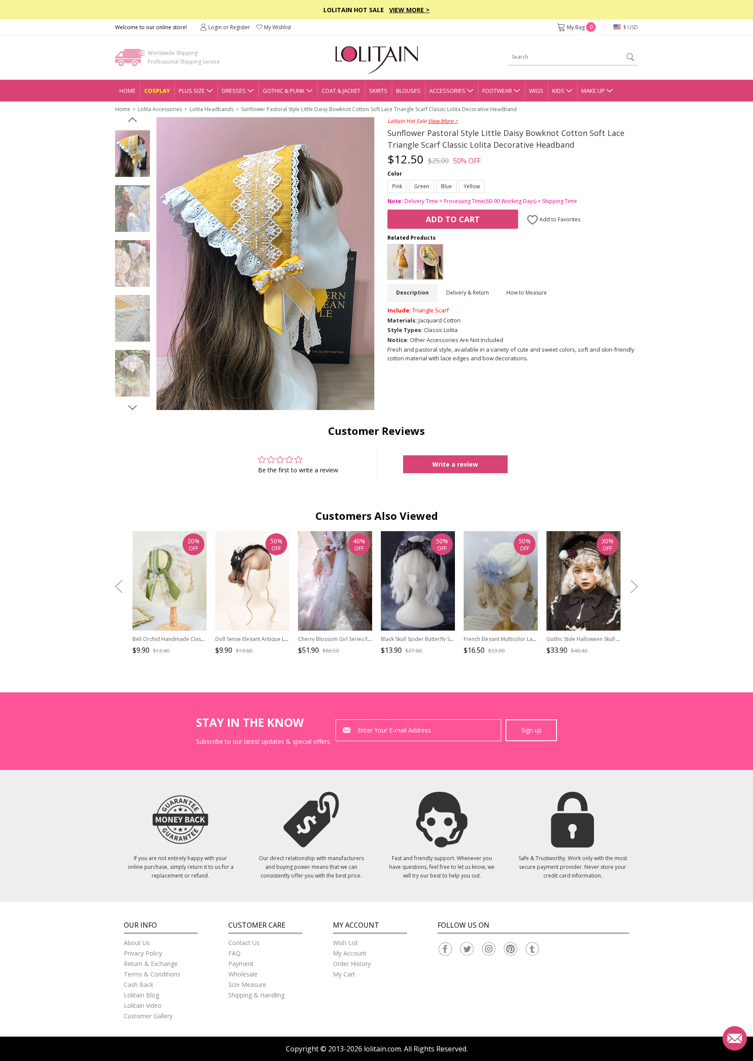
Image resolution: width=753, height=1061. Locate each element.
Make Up (593, 91)
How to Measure (526, 292)
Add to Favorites (559, 219)
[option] (132, 153)
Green (421, 186)
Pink (397, 186)
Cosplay (157, 91)
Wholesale (243, 974)
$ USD (630, 27)
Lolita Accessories (160, 109)
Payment (241, 963)
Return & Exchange (151, 963)
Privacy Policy (143, 953)
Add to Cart (453, 219)
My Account (349, 953)
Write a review (455, 464)
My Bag (580, 27)
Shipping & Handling (256, 995)
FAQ (234, 953)
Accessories (447, 91)
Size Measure (247, 984)
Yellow (472, 186)
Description (412, 292)
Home (127, 91)
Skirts (378, 91)
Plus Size (192, 91)
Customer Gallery (148, 1016)
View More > (409, 10)
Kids (558, 91)
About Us (137, 943)
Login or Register (229, 27)
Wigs (536, 91)
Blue (446, 186)
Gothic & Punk (284, 91)
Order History (352, 963)
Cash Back (138, 984)
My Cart (344, 974)
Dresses (234, 91)
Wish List (345, 943)
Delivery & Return (467, 292)
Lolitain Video (143, 1005)
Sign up (531, 730)
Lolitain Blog (141, 995)
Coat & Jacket (341, 91)
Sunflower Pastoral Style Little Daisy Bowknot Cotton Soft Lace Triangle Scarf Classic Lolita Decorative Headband (379, 109)
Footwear (497, 91)
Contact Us (244, 943)
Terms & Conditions (152, 974)
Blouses (408, 91)
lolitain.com (382, 1049)
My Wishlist (277, 27)
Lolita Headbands (212, 109)
